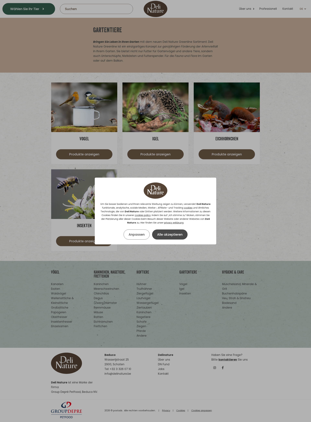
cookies (188, 207)
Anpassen (137, 234)
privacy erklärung (174, 222)
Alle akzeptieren (170, 234)
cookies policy (143, 215)
